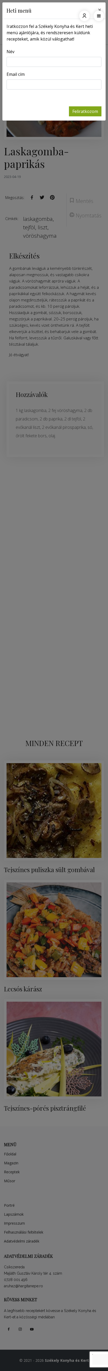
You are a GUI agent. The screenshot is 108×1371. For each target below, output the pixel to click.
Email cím (16, 74)
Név (10, 51)
